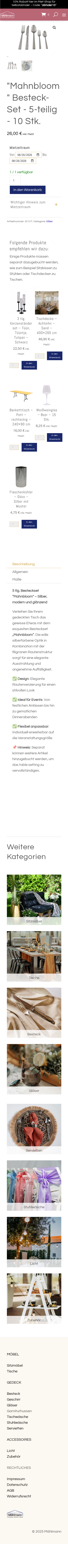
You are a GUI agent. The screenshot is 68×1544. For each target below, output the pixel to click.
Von (12, 154)
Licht (11, 1451)
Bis (44, 154)
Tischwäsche (17, 1417)
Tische (12, 1371)
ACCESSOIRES (19, 1439)
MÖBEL (13, 1354)
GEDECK (14, 1382)
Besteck (13, 1394)
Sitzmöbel (15, 1365)
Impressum (16, 1479)
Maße (16, 579)
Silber (49, 221)
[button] (54, 27)
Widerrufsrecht (19, 1496)
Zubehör (13, 1456)
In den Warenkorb (27, 190)
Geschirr (13, 1399)
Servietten (15, 1428)
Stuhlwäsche (17, 1422)
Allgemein (20, 572)
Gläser (12, 1405)
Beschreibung (23, 564)
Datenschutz (17, 1485)
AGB (10, 1490)
